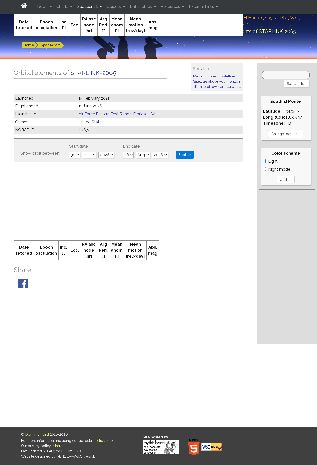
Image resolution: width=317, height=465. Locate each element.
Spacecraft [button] (88, 6)
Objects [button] (114, 6)
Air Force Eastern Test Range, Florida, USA (117, 114)
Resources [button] (171, 6)
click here (105, 441)
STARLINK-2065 (93, 72)
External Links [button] (202, 6)
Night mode (278, 169)
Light (272, 161)
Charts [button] (62, 6)
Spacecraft (51, 45)
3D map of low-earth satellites (217, 87)
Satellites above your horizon (216, 81)
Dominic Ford (37, 434)
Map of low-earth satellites (214, 76)
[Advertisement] (128, 203)
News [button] (43, 6)
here (58, 446)
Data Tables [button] (141, 6)
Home (29, 45)
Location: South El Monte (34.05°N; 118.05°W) (255, 17)
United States (91, 122)
